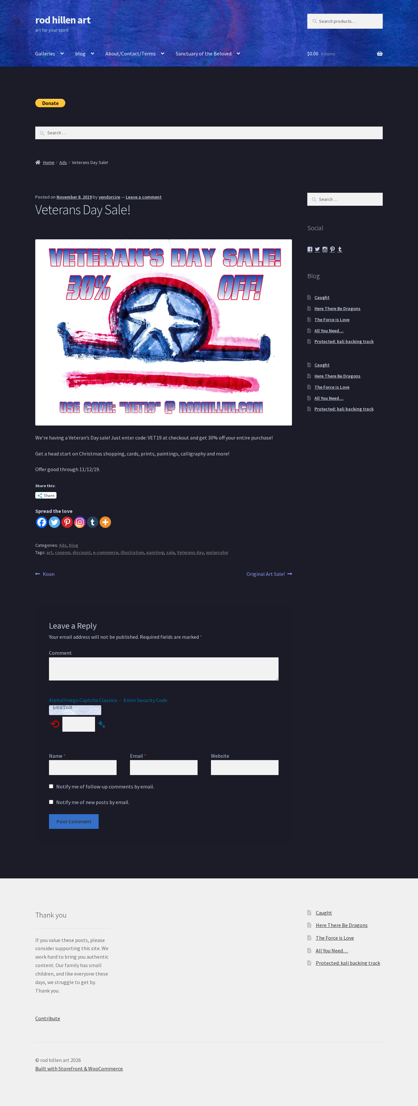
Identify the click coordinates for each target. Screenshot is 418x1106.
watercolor (217, 552)
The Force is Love (331, 319)
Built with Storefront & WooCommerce (79, 1068)
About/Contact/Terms (130, 53)
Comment (60, 653)
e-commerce (105, 552)
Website (220, 756)
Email (138, 756)
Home (49, 162)
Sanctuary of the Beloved (204, 53)
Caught (322, 297)
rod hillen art (62, 19)
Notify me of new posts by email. (92, 802)
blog (80, 53)
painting (155, 552)
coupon (62, 552)
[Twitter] (54, 522)
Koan (48, 574)
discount (81, 552)
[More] (105, 522)
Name (57, 756)
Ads (63, 162)
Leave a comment (144, 197)
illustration (132, 552)
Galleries (45, 53)
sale (170, 552)
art (49, 552)
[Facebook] (41, 522)
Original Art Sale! (266, 574)
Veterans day (190, 552)
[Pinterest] (67, 522)
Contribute (47, 1018)
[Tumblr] (92, 522)
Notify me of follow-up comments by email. (105, 786)
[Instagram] (80, 522)
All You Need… (329, 331)
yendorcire (109, 197)
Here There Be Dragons (337, 308)
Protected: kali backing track (344, 341)
